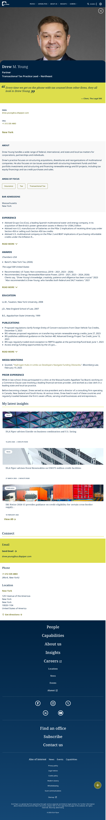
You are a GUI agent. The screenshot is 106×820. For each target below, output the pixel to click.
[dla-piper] (10, 3)
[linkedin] (45, 713)
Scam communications (53, 791)
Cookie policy (53, 776)
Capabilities (42, 4)
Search (92, 4)
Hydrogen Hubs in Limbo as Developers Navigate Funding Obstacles (47, 364)
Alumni (51, 690)
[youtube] (60, 713)
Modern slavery (53, 781)
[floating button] (97, 785)
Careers (73, 4)
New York (7, 132)
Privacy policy (53, 766)
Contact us (53, 744)
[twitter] (68, 703)
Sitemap (51, 797)
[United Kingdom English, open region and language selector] (100, 4)
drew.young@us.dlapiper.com (15, 113)
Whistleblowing (53, 786)
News (53, 675)
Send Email (7, 551)
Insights (63, 4)
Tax (21, 186)
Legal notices (53, 771)
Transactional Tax (37, 186)
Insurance (8, 186)
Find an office (53, 728)
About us (53, 4)
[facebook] (37, 703)
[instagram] (53, 703)
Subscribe (53, 736)
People (32, 4)
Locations (53, 668)
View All (8, 519)
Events (53, 682)
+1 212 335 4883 (9, 123)
